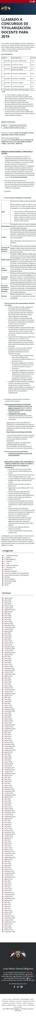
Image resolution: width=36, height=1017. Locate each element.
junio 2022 (7, 680)
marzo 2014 (8, 848)
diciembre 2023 (9, 647)
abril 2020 (7, 717)
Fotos (25, 1005)
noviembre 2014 (9, 834)
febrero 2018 (8, 764)
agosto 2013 (8, 859)
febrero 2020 (8, 721)
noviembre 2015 (9, 813)
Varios (6, 585)
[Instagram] (32, 1)
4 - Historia (8, 561)
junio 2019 (7, 735)
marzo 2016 (8, 807)
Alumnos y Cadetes (10, 571)
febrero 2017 (8, 787)
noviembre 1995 (9, 932)
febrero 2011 (8, 912)
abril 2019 (7, 738)
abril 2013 (7, 867)
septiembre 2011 (9, 898)
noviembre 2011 (9, 895)
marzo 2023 (8, 664)
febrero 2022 (8, 688)
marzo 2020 (8, 719)
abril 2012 (7, 887)
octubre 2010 (8, 920)
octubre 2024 (8, 629)
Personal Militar (9, 579)
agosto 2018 (8, 752)
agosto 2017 (8, 776)
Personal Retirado (10, 581)
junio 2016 (7, 801)
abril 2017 (7, 783)
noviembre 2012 (9, 873)
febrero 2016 (8, 809)
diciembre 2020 (9, 709)
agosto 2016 (8, 797)
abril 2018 (7, 760)
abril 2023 (7, 662)
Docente (5, 999)
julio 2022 (7, 678)
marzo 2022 (8, 686)
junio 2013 (7, 863)
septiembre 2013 (9, 857)
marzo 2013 (8, 869)
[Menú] (33, 9)
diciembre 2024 (9, 625)
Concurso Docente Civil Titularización (16, 573)
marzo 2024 (8, 641)
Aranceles (19, 1001)
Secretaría (7, 583)
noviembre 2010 (9, 918)
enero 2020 (8, 723)
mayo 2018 (7, 758)
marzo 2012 (8, 889)
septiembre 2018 (9, 750)
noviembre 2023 (9, 649)
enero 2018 (8, 766)
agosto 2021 (8, 696)
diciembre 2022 (9, 668)
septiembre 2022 (9, 674)
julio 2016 (7, 799)
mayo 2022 (7, 682)
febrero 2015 (8, 830)
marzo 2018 (8, 762)
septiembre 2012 (9, 877)
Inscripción (12, 1003)
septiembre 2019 (9, 729)
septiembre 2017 (9, 774)
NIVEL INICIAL (16, 999)
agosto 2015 (8, 818)
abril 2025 (7, 619)
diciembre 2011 (9, 893)
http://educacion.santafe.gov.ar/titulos (19, 432)
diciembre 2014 (9, 832)
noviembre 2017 (9, 770)
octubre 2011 (8, 897)
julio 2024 (7, 633)
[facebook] (30, 1)
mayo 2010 (7, 928)
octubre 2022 (8, 672)
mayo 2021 (7, 701)
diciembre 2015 (9, 811)
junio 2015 (7, 822)
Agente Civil (8, 569)
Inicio (10, 999)
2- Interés (7, 558)
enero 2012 (8, 891)
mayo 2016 (7, 803)
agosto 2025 (8, 612)
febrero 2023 (8, 666)
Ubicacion (12, 1001)
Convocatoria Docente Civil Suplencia (16, 575)
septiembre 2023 (9, 653)
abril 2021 (7, 703)
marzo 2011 (8, 910)
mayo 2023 (7, 660)
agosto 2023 (8, 655)
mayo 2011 (7, 906)
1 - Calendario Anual (11, 556)
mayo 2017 (7, 781)
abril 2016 (7, 805)
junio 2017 (7, 779)
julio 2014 (7, 840)
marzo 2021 (8, 705)
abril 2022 (7, 684)
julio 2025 (7, 614)
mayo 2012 (7, 885)
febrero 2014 (8, 850)
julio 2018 (7, 754)
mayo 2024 (7, 637)
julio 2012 (7, 881)
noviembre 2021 (9, 690)
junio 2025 (7, 616)
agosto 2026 (8, 598)
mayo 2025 (7, 617)
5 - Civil (6, 563)
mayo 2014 (7, 844)
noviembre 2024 (9, 627)
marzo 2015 (8, 828)
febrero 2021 (8, 707)
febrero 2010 (8, 930)
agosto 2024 (8, 631)
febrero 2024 (8, 643)
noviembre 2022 (9, 670)
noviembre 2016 (9, 791)
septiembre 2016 (9, 795)
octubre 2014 (8, 836)
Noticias (7, 577)
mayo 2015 (7, 824)
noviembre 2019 (9, 725)
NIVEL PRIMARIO (25, 999)
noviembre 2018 (9, 746)
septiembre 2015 (9, 817)
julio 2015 (7, 820)
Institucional (26, 1001)
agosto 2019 (8, 731)
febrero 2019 (8, 742)
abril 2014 (7, 846)
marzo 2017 (8, 785)
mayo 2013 (7, 865)
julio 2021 (7, 697)
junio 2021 (7, 699)
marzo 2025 (8, 621)
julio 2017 (7, 777)
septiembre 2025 (9, 610)
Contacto (19, 1005)
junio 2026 (7, 600)
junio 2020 (7, 713)
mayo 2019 (7, 737)
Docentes (19, 1003)
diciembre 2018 (9, 744)
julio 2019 (7, 733)
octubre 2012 (8, 875)
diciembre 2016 (9, 789)
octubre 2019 (8, 727)
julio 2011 (7, 902)
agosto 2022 (8, 676)
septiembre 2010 (9, 922)
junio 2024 (7, 635)
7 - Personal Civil (9, 567)
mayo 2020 (7, 715)
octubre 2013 (8, 856)
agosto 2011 (8, 900)
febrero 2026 (8, 606)
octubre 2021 (8, 692)
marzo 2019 (8, 740)
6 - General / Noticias (11, 565)
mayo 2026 (7, 602)
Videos (25, 1003)
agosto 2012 (8, 879)
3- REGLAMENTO (10, 559)
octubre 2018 (8, 748)
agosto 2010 (8, 924)
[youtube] (34, 1)
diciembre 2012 (9, 871)
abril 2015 (7, 826)
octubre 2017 (8, 772)
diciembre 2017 (9, 768)
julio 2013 (7, 861)
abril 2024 (7, 639)
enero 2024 (8, 645)
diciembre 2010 (9, 916)
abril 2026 (7, 604)
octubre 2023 (8, 651)
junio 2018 (7, 756)
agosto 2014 (8, 838)
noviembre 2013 (9, 854)
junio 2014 (7, 842)
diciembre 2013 (9, 852)
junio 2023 (7, 658)
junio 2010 (7, 926)
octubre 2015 (8, 815)
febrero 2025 (8, 623)
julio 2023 (7, 657)
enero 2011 (8, 914)
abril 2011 (7, 908)
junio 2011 (7, 904)
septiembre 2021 (9, 694)
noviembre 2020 (9, 711)
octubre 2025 (8, 608)
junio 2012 (7, 883)
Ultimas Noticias (12, 1005)
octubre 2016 (8, 793)
